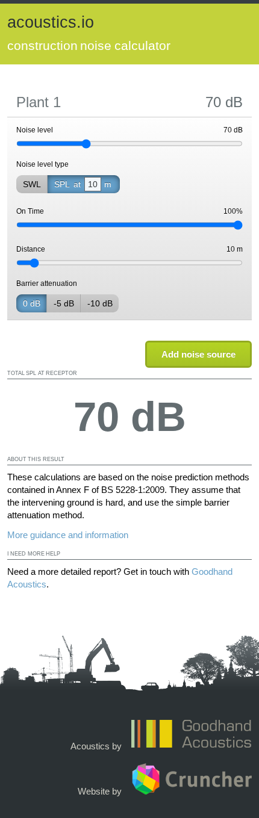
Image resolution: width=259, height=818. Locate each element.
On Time (129, 211)
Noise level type (42, 164)
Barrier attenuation (46, 283)
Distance (129, 249)
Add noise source (198, 354)
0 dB (31, 303)
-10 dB (100, 303)
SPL (82, 184)
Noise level (129, 130)
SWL (32, 184)
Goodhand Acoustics (191, 733)
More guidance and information (67, 535)
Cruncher (191, 779)
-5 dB (64, 303)
